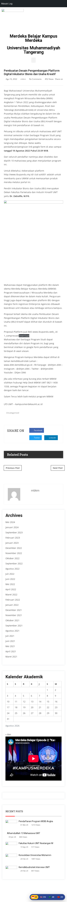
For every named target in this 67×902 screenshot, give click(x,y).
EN (43, 897)
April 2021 (10, 651)
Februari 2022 (12, 599)
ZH (60, 897)
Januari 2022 (12, 604)
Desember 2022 (13, 547)
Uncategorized (12, 412)
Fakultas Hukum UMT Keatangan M (36, 843)
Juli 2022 (9, 573)
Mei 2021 (10, 646)
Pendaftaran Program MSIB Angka (36, 821)
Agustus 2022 (12, 568)
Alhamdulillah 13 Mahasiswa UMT (23, 833)
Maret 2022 (11, 594)
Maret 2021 (11, 656)
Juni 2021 (10, 641)
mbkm (23, 79)
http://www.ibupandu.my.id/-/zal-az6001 (25, 174)
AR (51, 897)
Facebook (38, 430)
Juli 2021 (9, 635)
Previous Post (13, 467)
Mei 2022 (10, 584)
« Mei (8, 734)
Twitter (37, 437)
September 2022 (14, 563)
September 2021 (14, 625)
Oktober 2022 (12, 558)
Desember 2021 (13, 610)
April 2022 (10, 589)
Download (24, 335)
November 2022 (13, 553)
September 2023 (14, 532)
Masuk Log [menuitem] (6, 3)
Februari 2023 (12, 537)
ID (34, 897)
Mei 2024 (10, 522)
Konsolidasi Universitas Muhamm (35, 855)
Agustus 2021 (12, 630)
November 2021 (13, 615)
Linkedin (52, 437)
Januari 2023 (12, 542)
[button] (33, 60)
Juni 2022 (10, 579)
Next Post (58, 467)
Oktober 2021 (12, 620)
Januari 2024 (12, 527)
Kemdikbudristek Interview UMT (34, 867)
